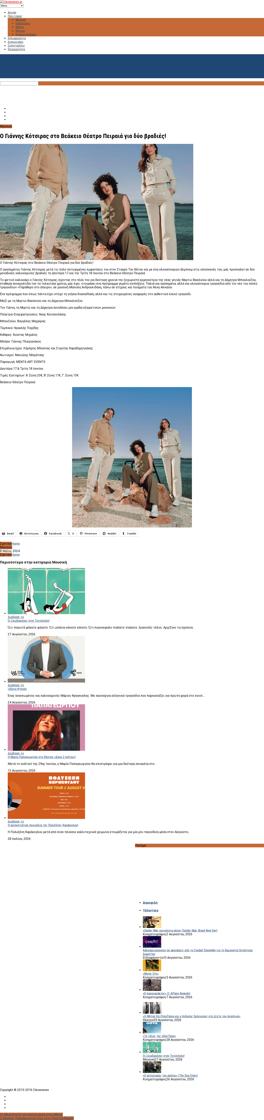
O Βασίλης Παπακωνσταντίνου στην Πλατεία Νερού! (37, 1118)
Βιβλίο (19, 27)
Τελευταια (150, 910)
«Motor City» (151, 974)
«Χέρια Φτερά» (17, 689)
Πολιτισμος (15, 16)
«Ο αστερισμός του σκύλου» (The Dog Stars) (170, 1075)
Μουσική (20, 20)
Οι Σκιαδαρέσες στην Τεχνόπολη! (28, 621)
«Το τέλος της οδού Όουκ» (159, 1036)
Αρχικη (12, 12)
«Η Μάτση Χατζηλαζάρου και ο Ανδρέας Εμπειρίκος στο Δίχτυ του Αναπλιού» (191, 1016)
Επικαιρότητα (16, 49)
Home (16, 543)
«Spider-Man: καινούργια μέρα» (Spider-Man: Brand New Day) (180, 930)
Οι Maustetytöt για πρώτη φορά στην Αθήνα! (31, 1114)
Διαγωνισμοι (15, 42)
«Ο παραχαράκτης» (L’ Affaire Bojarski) (166, 993)
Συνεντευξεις (16, 45)
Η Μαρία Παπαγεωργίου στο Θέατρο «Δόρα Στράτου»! (42, 757)
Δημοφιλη (150, 902)
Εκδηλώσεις (23, 23)
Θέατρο (20, 31)
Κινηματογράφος (25, 34)
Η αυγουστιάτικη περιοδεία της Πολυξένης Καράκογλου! (43, 825)
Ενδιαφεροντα (17, 38)
